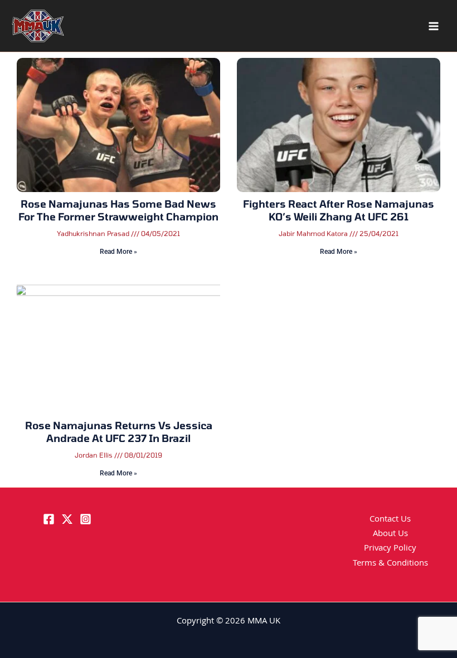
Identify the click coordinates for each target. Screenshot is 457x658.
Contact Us (390, 520)
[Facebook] (49, 519)
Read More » (118, 252)
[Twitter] (67, 519)
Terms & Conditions (390, 564)
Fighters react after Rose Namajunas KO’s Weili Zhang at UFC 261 (338, 210)
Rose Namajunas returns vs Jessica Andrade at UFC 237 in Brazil (118, 431)
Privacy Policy (390, 549)
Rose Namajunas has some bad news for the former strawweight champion (118, 210)
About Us (390, 534)
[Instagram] (85, 519)
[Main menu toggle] (433, 26)
